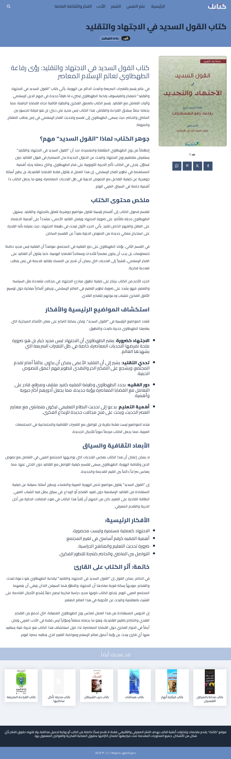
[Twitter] (197, 166)
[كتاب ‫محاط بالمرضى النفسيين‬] (210, 681)
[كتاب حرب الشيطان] (97, 681)
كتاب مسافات (134, 697)
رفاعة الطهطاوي (110, 38)
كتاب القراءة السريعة (21, 697)
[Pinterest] (187, 166)
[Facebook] (208, 166)
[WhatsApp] (176, 166)
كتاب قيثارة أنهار (172, 697)
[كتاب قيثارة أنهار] (172, 681)
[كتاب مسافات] (134, 681)
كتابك (108, 752)
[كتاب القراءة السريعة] (21, 681)
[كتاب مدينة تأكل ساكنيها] (59, 681)
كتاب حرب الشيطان (96, 697)
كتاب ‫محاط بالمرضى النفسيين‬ (209, 699)
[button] (9, 6)
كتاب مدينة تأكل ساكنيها (59, 699)
